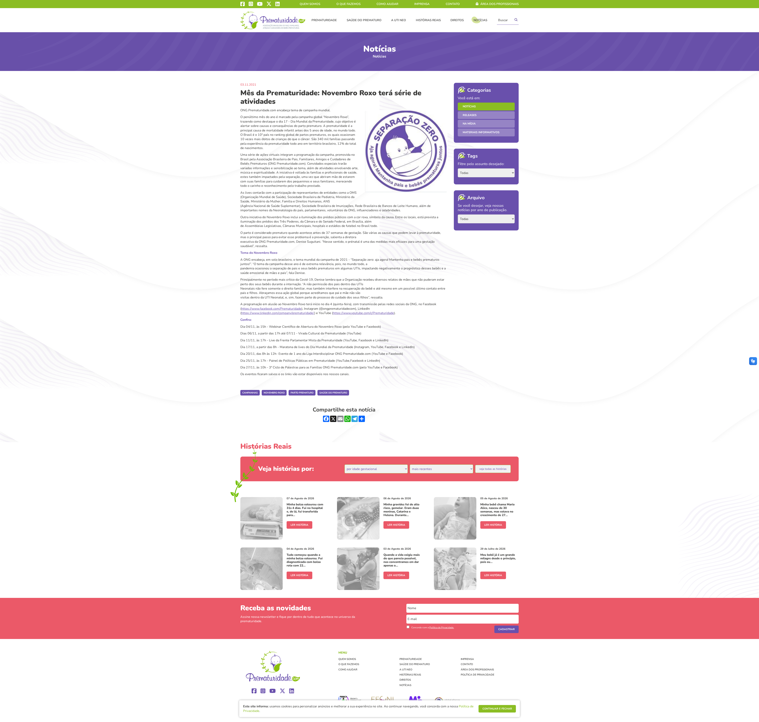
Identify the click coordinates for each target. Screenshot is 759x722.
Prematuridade (324, 20)
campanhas (250, 392)
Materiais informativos (481, 132)
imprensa (422, 4)
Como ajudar (387, 4)
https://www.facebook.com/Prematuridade (271, 309)
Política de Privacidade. (441, 627)
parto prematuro (302, 392)
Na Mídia (469, 124)
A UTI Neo (398, 20)
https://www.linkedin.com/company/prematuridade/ (277, 313)
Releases (470, 115)
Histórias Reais (428, 20)
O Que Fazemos (348, 4)
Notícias (480, 20)
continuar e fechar (497, 709)
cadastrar (506, 629)
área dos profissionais (499, 4)
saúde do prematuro (333, 392)
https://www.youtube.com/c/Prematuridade (363, 313)
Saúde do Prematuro (364, 20)
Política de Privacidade (477, 675)
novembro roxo (274, 392)
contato (453, 4)
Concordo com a (432, 627)
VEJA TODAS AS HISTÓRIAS (493, 469)
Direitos (457, 20)
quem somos (310, 4)
